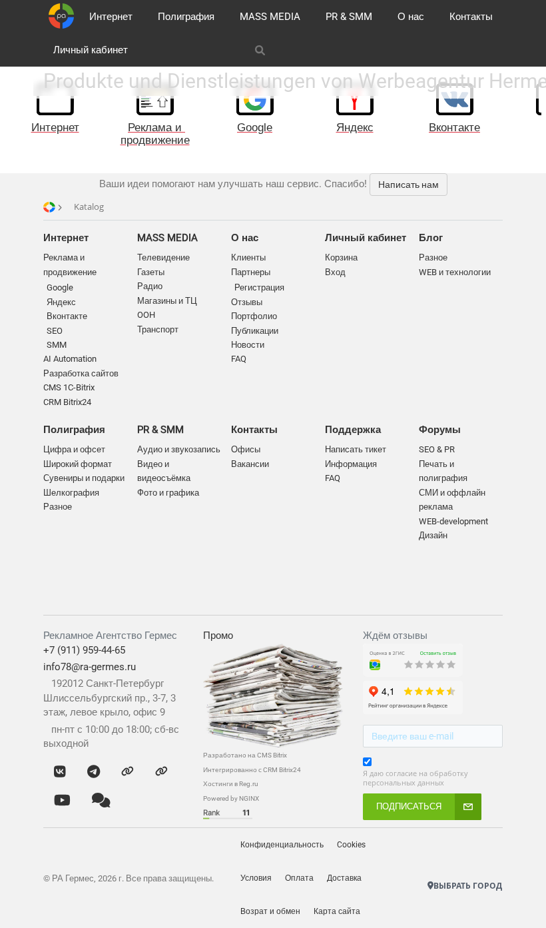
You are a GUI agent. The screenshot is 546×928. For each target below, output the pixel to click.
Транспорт (157, 329)
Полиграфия (186, 17)
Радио (149, 286)
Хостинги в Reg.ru (230, 783)
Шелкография (71, 493)
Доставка (344, 878)
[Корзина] (389, 50)
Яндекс (61, 302)
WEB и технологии (455, 272)
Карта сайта (337, 911)
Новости (247, 345)
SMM (57, 345)
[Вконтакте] (60, 772)
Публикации (254, 331)
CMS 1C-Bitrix (69, 387)
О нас (411, 17)
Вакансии (250, 464)
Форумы (440, 430)
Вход (335, 272)
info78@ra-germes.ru (89, 667)
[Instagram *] (161, 772)
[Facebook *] (127, 772)
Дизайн (433, 535)
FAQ (238, 359)
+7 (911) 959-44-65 (84, 650)
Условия (256, 878)
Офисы (245, 449)
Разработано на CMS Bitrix (245, 755)
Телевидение (163, 257)
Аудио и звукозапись (178, 449)
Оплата (299, 878)
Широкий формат (77, 464)
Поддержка (353, 430)
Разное (57, 507)
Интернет (111, 17)
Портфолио (254, 316)
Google (60, 287)
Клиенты (248, 257)
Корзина (341, 257)
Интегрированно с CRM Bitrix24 (252, 769)
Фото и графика (168, 493)
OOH (146, 315)
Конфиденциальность (282, 844)
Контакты (471, 17)
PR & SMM (349, 17)
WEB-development (453, 521)
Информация (351, 464)
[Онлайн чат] (101, 801)
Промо (218, 636)
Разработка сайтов (81, 373)
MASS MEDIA (270, 17)
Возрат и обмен (270, 911)
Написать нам (408, 184)
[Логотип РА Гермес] (61, 16)
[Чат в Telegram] (93, 772)
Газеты (150, 272)
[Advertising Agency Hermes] (446, 865)
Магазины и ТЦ (167, 301)
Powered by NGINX (231, 798)
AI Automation (70, 359)
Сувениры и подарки (84, 478)
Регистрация (259, 287)
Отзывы (246, 302)
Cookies (351, 844)
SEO (55, 331)
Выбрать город (467, 885)
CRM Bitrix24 (67, 402)
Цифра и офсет (74, 449)
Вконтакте (67, 316)
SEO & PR (437, 449)
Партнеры (250, 272)
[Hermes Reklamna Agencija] (460, 865)
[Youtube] (62, 801)
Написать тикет (355, 449)
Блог (431, 238)
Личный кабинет (90, 50)
